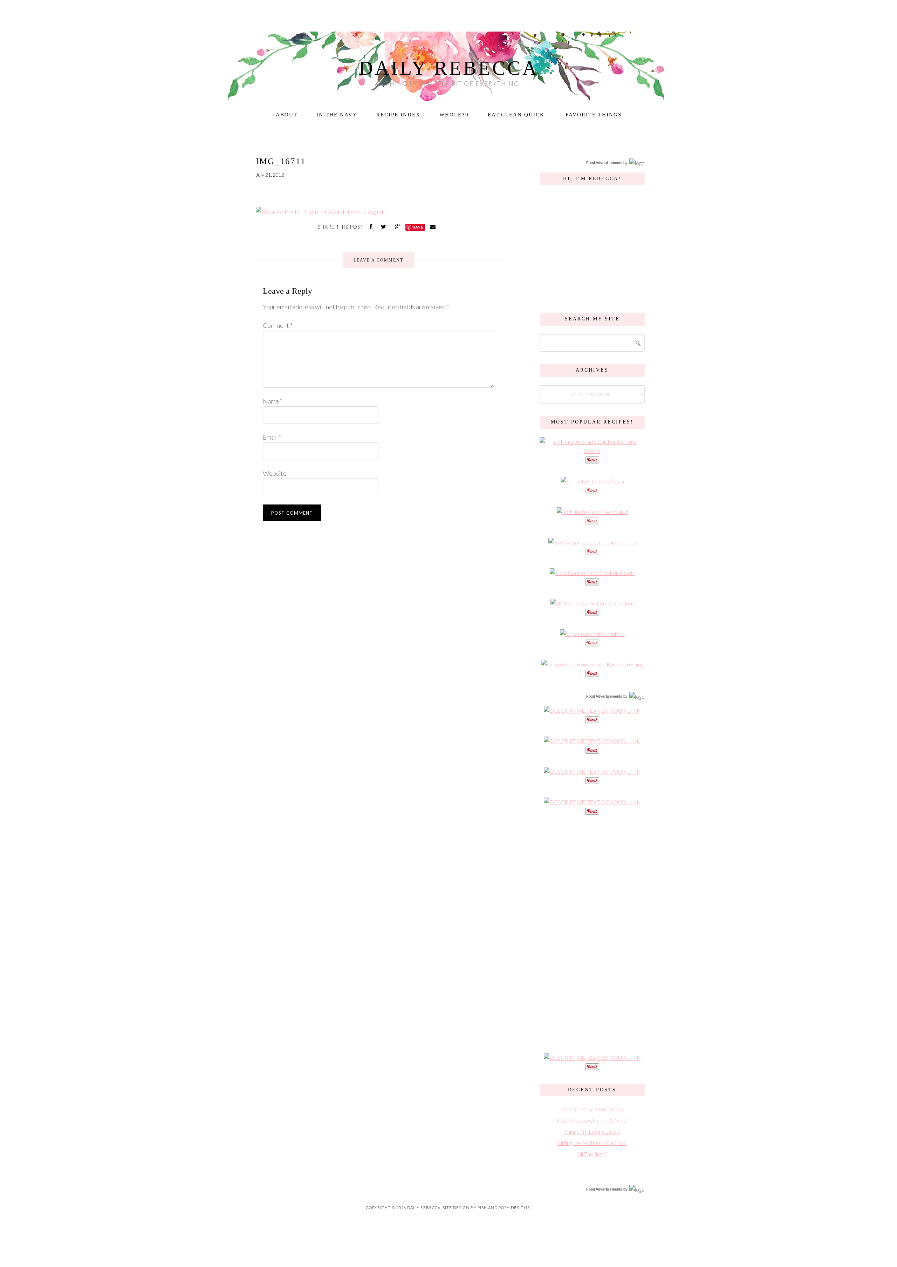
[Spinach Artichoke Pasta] (592, 481)
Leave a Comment (378, 260)
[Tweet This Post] (384, 226)
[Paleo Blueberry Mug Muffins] (592, 633)
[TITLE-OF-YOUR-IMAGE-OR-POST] (592, 710)
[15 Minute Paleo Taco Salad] (592, 511)
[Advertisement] (592, 933)
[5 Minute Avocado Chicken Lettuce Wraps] (592, 450)
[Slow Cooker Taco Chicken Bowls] (592, 572)
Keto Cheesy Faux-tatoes (592, 1109)
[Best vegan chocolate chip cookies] (592, 542)
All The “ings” (592, 1154)
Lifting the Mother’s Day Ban (592, 1142)
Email (272, 437)
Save (418, 227)
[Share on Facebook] (371, 226)
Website (275, 473)
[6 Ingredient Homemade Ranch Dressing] (592, 664)
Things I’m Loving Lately (592, 1131)
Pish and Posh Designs (504, 1207)
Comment (278, 325)
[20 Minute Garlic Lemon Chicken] (592, 603)
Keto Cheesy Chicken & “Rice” (592, 1120)
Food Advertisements (604, 163)
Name (272, 401)
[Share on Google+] (398, 226)
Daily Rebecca (449, 68)
